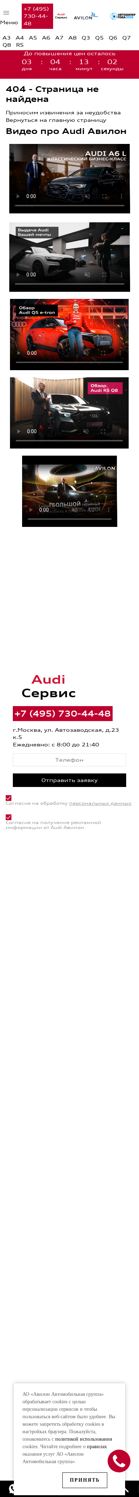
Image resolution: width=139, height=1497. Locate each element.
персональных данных (100, 803)
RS (20, 44)
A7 (59, 37)
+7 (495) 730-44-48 (36, 16)
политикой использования (83, 1439)
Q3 (86, 37)
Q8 (6, 44)
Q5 (99, 37)
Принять (85, 1480)
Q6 (113, 37)
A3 (6, 37)
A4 (20, 37)
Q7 (126, 37)
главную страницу (77, 120)
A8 (72, 37)
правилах (97, 1446)
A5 (33, 37)
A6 (46, 37)
